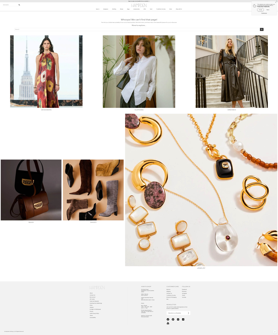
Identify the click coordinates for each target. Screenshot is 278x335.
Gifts (145, 9)
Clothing (114, 9)
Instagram (184, 293)
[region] (139, 1)
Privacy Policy (260, 6)
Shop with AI (179, 9)
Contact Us (92, 295)
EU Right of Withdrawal (95, 309)
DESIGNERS (46, 110)
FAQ (167, 299)
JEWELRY (201, 268)
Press (91, 305)
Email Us (143, 315)
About (91, 293)
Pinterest (184, 291)
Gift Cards (92, 299)
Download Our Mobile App (96, 303)
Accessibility (93, 317)
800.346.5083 (144, 299)
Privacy (91, 311)
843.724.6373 (144, 295)
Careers (92, 307)
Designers (105, 9)
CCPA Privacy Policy (94, 313)
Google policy (267, 6)
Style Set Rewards (94, 301)
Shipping (168, 291)
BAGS (31, 222)
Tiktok (183, 295)
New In (97, 9)
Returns (168, 289)
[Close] (275, 2)
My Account (92, 297)
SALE (151, 9)
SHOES (93, 222)
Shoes (121, 9)
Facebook (184, 289)
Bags (128, 9)
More (170, 9)
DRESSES (232, 110)
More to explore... (139, 25)
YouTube (184, 297)
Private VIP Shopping (171, 297)
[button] (97, 288)
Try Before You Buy (160, 9)
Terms (91, 315)
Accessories (136, 9)
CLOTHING (139, 110)
